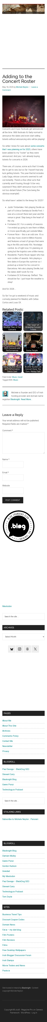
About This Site (9, 726)
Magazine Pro (27, 1010)
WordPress (25, 1013)
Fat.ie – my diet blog (11, 930)
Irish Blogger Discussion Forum (16, 955)
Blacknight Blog (9, 779)
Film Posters (8, 935)
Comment (7, 430)
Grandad (6, 871)
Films (4, 945)
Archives (6, 731)
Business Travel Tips (12, 914)
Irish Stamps (8, 960)
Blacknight (15, 399)
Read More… (26, 399)
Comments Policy (10, 736)
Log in (34, 1013)
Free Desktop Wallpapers (14, 950)
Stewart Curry (8, 774)
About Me (6, 720)
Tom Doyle (7, 896)
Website (6, 485)
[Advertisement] (23, 41)
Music (14, 377)
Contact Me (7, 741)
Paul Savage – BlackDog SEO (15, 769)
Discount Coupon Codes (13, 919)
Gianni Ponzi (8, 784)
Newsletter (7, 746)
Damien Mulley (9, 856)
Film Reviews (8, 940)
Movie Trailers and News (13, 965)
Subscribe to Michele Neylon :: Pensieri (20, 819)
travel (20, 377)
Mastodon (7, 606)
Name (5, 459)
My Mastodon (8, 876)
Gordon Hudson (9, 866)
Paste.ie (6, 970)
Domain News (8, 924)
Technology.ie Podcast (12, 789)
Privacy (5, 751)
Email (5, 472)
